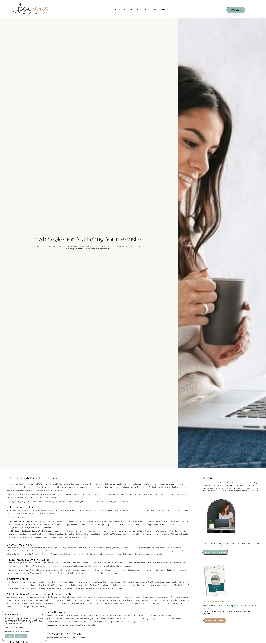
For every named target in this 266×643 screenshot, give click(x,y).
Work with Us (129, 10)
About (117, 10)
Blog (156, 10)
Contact (165, 10)
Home (109, 10)
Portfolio (146, 10)
